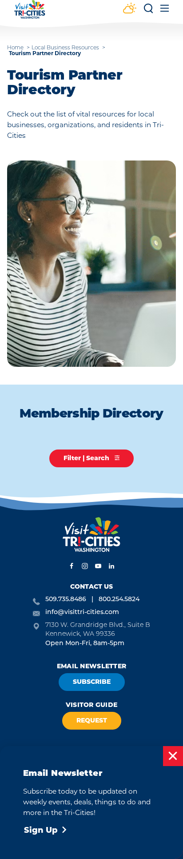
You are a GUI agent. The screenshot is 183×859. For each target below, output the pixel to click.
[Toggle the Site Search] (148, 11)
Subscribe (92, 682)
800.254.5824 (119, 599)
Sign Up (41, 830)
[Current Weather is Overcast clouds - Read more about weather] (129, 9)
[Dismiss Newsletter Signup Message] (173, 756)
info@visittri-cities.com (82, 612)
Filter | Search (87, 458)
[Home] (29, 13)
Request (91, 720)
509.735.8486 (65, 599)
